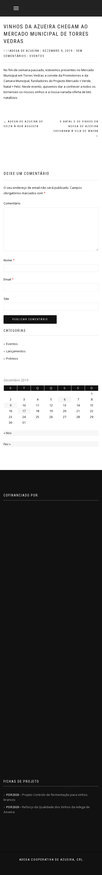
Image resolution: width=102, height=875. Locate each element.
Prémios (12, 358)
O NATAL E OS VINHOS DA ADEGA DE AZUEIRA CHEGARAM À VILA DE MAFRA (75, 128)
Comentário (12, 203)
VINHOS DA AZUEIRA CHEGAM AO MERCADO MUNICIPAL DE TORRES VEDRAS (46, 34)
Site (6, 299)
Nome (9, 260)
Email (9, 279)
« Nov (8, 433)
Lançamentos (16, 351)
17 (24, 411)
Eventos (37, 56)
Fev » (7, 444)
